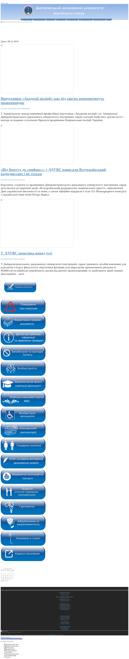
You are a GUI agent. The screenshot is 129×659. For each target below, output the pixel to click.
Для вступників (51, 19)
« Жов (2, 580)
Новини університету (19, 179)
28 (7, 579)
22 (9, 577)
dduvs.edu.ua (53, 634)
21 (7, 577)
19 (3, 577)
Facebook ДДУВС (64, 616)
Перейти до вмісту (6, 637)
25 (1, 579)
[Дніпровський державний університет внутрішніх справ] (64, 16)
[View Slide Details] (20, 291)
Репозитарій (64, 629)
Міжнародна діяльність (85, 19)
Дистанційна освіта (64, 626)
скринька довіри (64, 606)
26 (3, 579)
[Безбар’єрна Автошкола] (23, 421)
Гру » (6, 580)
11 (1, 575)
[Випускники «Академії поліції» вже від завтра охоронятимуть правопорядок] (37, 92)
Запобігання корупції (99, 19)
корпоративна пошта (64, 605)
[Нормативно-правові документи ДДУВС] (23, 329)
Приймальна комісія (64, 592)
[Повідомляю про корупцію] (23, 313)
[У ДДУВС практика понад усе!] (37, 247)
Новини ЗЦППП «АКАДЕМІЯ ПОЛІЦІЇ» (19, 108)
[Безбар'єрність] (23, 375)
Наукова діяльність (72, 19)
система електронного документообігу (64, 608)
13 (5, 575)
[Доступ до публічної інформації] (23, 344)
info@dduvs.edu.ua (64, 603)
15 (9, 575)
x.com (65, 620)
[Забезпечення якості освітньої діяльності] (23, 391)
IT (7, 108)
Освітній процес (61, 19)
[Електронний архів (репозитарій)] (23, 437)
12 (3, 575)
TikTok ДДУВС (64, 623)
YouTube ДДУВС (64, 617)
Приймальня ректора (64, 599)
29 (9, 579)
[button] (11, 639)
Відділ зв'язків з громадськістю (64, 596)
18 (1, 577)
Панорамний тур (64, 627)
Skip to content (4, 3)
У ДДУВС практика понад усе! (26, 253)
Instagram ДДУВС (64, 619)
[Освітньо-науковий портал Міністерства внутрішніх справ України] (23, 406)
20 (5, 577)
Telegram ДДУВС (65, 622)
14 (7, 575)
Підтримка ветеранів (39, 19)
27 (5, 579)
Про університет (27, 19)
